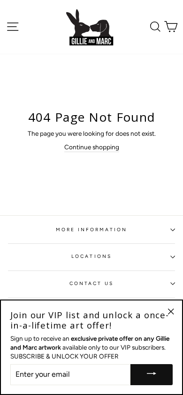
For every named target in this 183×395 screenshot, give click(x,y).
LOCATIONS (91, 256)
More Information (92, 230)
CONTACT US (91, 283)
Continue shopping (91, 147)
